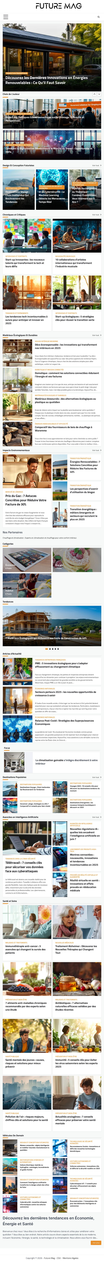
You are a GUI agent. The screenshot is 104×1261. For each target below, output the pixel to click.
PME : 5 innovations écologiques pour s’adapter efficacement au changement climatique (61, 722)
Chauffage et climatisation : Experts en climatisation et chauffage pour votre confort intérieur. (40, 537)
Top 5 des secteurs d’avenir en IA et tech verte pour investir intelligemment (63, 693)
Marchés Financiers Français (48, 689)
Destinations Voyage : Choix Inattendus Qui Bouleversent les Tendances (17, 197)
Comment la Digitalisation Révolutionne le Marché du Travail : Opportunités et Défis (49, 118)
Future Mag (49, 1258)
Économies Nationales (45, 660)
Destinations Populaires (17, 188)
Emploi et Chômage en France (19, 114)
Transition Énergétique (16, 73)
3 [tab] (52, 649)
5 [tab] (58, 649)
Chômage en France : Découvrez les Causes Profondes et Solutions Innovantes (49, 152)
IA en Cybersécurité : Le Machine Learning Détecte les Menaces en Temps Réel (52, 197)
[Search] (99, 17)
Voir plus (96, 1242)
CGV (59, 1258)
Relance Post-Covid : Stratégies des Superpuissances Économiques (64, 665)
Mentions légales (70, 1258)
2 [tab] (50, 649)
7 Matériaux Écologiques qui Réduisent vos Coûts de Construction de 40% (46, 638)
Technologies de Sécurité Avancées (50, 187)
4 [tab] (55, 649)
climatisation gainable (51, 760)
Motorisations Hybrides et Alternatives (85, 184)
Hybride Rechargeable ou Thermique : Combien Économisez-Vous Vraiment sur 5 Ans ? (84, 195)
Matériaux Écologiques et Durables (21, 635)
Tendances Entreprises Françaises (50, 717)
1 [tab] (46, 649)
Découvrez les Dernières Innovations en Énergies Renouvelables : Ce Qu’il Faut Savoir (46, 80)
